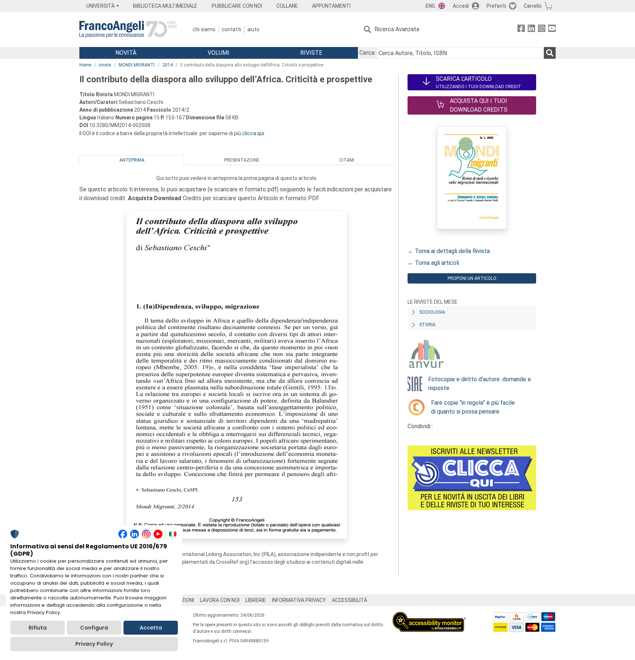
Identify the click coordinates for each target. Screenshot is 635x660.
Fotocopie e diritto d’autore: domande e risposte (479, 384)
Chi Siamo (204, 29)
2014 (167, 65)
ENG (430, 6)
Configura (94, 627)
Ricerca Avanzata (396, 29)
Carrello (533, 6)
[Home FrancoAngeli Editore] (128, 29)
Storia (427, 324)
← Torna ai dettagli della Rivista (449, 251)
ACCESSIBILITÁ (349, 600)
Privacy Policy (94, 644)
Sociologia (432, 312)
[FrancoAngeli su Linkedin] (531, 30)
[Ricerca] (550, 53)
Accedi (461, 6)
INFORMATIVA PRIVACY (299, 600)
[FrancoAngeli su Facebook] (521, 30)
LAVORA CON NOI (220, 600)
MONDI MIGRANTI (137, 65)
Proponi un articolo (472, 278)
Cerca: (367, 52)
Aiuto (253, 29)
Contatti (231, 29)
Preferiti (496, 6)
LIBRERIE (255, 600)
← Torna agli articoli (433, 262)
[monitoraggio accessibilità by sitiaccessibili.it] (429, 616)
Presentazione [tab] (241, 160)
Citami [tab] (346, 160)
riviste (105, 65)
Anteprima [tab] (131, 160)
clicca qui (253, 133)
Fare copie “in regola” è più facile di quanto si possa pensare (473, 407)
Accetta (151, 627)
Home (85, 65)
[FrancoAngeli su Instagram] (541, 30)
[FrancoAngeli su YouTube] (552, 30)
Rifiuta (38, 627)
